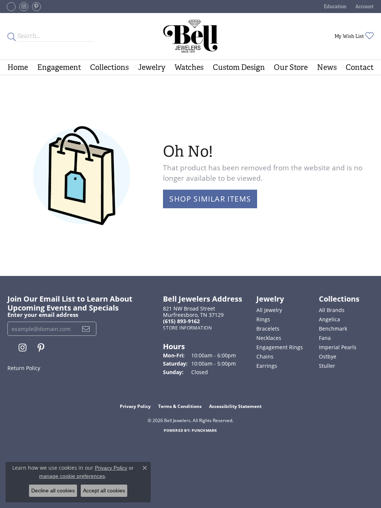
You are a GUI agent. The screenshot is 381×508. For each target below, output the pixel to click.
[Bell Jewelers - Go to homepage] (190, 36)
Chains (264, 356)
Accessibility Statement (235, 406)
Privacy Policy (135, 406)
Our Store (291, 67)
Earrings (266, 365)
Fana (325, 337)
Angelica (329, 319)
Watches (189, 67)
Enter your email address (42, 314)
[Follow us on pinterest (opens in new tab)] (36, 6)
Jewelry (152, 67)
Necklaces (268, 337)
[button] (334, 6)
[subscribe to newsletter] (86, 328)
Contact (360, 67)
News (327, 67)
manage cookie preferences (72, 476)
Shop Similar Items (210, 199)
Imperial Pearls (337, 347)
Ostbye (327, 356)
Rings (263, 319)
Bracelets (267, 328)
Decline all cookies (53, 490)
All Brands (332, 310)
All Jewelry (269, 310)
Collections (109, 67)
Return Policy (23, 368)
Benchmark (333, 328)
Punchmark (204, 430)
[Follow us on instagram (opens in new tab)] (23, 6)
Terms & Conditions (180, 406)
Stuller (327, 365)
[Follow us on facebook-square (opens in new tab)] (11, 6)
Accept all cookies (104, 490)
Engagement (59, 67)
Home (17, 67)
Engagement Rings (279, 347)
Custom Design (239, 67)
